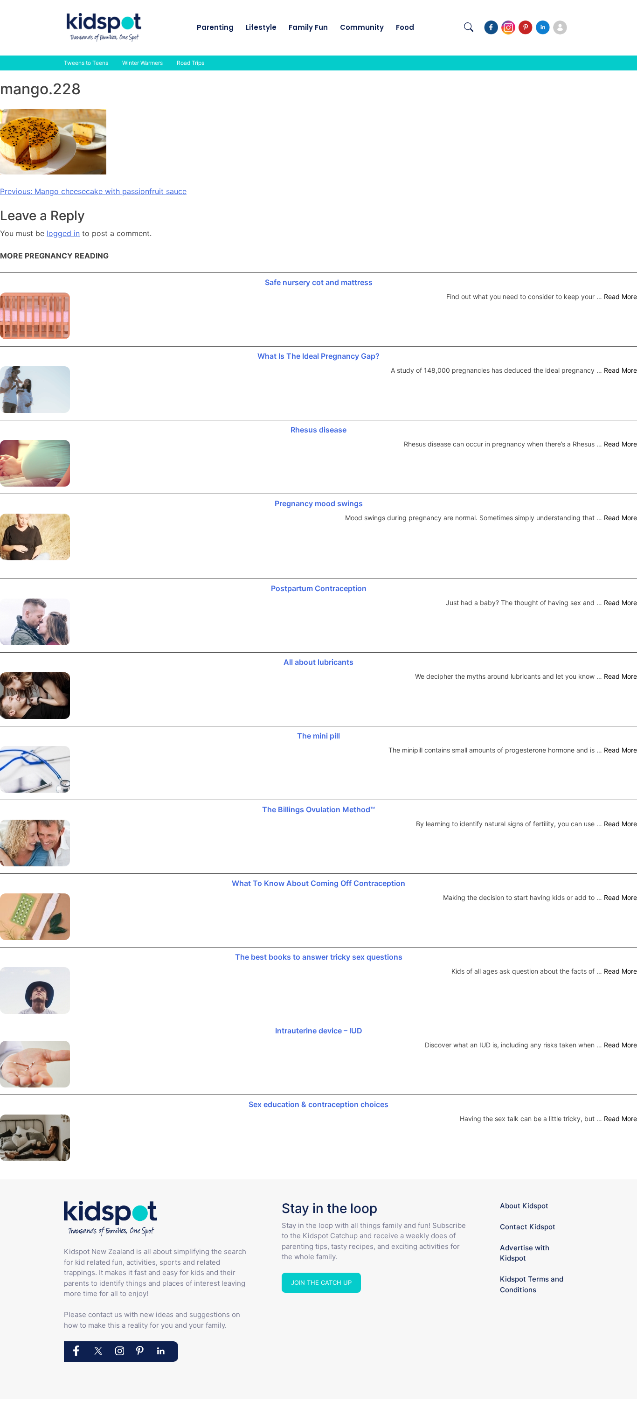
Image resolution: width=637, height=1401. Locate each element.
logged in (63, 233)
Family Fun (308, 27)
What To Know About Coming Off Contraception (318, 883)
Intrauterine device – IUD (318, 1030)
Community (362, 27)
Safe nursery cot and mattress (319, 282)
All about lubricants (318, 662)
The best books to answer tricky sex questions (318, 957)
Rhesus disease (318, 429)
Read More (620, 296)
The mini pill (318, 735)
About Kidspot (524, 1205)
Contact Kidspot (527, 1226)
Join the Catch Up (321, 1282)
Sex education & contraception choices (318, 1104)
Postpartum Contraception (319, 588)
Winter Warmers (142, 62)
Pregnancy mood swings (319, 503)
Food (405, 27)
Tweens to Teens (86, 62)
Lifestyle (261, 27)
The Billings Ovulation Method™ (318, 809)
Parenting (215, 27)
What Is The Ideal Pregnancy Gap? (318, 356)
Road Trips (190, 62)
